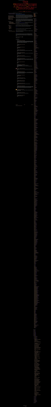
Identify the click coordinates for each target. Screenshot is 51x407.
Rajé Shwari (35, 216)
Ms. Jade (35, 184)
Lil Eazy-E (35, 155)
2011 (34, 332)
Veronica (35, 317)
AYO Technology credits (36, 378)
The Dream (35, 273)
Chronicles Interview (36, 68)
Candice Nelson (35, 57)
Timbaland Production (36, 295)
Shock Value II (35, 241)
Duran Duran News (36, 359)
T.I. (34, 264)
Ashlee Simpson (35, 29)
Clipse (34, 70)
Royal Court (35, 229)
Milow (34, 180)
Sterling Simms (35, 256)
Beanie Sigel (35, 38)
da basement (35, 74)
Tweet (34, 310)
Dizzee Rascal (35, 90)
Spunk (34, 254)
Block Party (35, 46)
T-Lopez (35, 263)
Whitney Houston (35, 321)
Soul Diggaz (35, 251)
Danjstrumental (35, 79)
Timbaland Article (35, 287)
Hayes (34, 112)
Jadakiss (35, 118)
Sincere (34, 245)
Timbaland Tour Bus (36, 299)
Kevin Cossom (35, 146)
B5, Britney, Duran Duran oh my (37, 379)
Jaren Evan (35, 121)
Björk (34, 44)
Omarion (35, 199)
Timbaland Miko (35, 291)
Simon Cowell (35, 243)
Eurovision (35, 98)
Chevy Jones (35, 63)
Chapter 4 (35, 61)
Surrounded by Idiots (36, 260)
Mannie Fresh (35, 170)
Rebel (34, 221)
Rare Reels (35, 376)
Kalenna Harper (35, 136)
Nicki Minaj (35, 193)
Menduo (35, 177)
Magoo (34, 169)
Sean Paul (35, 236)
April (34, 399)
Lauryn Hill (35, 153)
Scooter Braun (35, 234)
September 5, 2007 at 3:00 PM (22, 55)
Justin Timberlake (35, 133)
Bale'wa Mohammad (36, 35)
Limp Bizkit (35, 160)
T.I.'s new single (35, 362)
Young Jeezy (35, 326)
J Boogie (18, 68)
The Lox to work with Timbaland (37, 344)
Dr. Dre (34, 94)
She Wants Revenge (36, 239)
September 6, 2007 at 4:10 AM (22, 71)
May (34, 398)
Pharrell (34, 206)
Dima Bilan (35, 87)
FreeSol (34, 105)
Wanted (17, 89)
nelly (34, 190)
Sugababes (35, 258)
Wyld (34, 323)
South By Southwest (36, 252)
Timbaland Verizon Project (36, 300)
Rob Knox (35, 227)
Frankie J (35, 103)
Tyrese (34, 313)
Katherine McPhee (35, 140)
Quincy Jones (35, 214)
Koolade (35, 151)
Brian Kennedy (35, 51)
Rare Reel (35, 218)
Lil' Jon (34, 158)
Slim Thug (35, 247)
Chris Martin (35, 66)
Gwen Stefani (35, 109)
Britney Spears (35, 53)
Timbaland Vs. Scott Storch (36, 302)
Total (34, 306)
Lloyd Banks (35, 162)
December (35, 336)
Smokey (35, 249)
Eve (34, 99)
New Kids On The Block (36, 192)
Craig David (35, 72)
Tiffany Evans (35, 282)
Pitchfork (35, 208)
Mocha (34, 181)
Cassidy (35, 59)
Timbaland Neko (35, 293)
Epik (34, 96)
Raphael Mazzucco (35, 217)
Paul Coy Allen (35, 203)
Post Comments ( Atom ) (20, 105)
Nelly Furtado (35, 191)
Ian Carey (35, 114)
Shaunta (35, 238)
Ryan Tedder (35, 230)
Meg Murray (35, 175)
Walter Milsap (35, 319)
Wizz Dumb (35, 322)
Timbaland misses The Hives (36, 354)
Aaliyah (34, 24)
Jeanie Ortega (35, 122)
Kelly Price (35, 144)
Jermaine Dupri (35, 125)
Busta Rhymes (35, 55)
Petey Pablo (35, 205)
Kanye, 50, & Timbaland (36, 363)
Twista (34, 311)
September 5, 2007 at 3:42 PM (22, 58)
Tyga (34, 312)
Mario (34, 173)
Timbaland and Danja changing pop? (37, 347)
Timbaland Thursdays (36, 298)
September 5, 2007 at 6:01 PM (22, 68)
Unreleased (35, 315)
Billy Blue (35, 42)
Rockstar (35, 228)
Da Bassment (35, 75)
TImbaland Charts (35, 288)
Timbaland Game (35, 289)
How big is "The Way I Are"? (36, 383)
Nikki (34, 195)
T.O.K (34, 265)
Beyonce (35, 39)
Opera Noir (35, 201)
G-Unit (34, 107)
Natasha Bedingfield (36, 188)
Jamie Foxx (35, 120)
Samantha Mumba (35, 232)
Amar (34, 27)
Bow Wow (35, 48)
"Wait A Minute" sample (36, 366)
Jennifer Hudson (35, 123)
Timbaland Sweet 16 (36, 297)
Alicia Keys (35, 26)
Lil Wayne (35, 157)
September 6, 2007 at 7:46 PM (21, 89)
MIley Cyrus (35, 179)
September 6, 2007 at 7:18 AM (22, 80)
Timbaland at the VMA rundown (37, 382)
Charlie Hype (35, 62)
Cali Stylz (10, 26)
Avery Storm (35, 31)
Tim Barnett (35, 284)
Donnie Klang (35, 92)
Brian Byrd (35, 50)
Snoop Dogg (35, 250)
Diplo (34, 88)
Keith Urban (35, 142)
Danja (18, 37)
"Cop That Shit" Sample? (36, 392)
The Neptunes (35, 277)
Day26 (34, 81)
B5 (17, 37)
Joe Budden (35, 129)
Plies (34, 210)
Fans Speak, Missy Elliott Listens (37, 368)
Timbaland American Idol (36, 286)
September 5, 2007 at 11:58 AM (22, 40)
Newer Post (17, 104)
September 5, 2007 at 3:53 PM (22, 64)
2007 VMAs (35, 20)
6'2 (34, 22)
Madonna (35, 168)
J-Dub (34, 116)
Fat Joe (34, 101)
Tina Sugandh (35, 304)
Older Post (32, 104)
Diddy (34, 85)
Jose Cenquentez (35, 131)
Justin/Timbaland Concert (36, 134)
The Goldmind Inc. (35, 275)
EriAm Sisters (35, 97)
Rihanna (35, 225)
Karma (34, 138)
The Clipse (35, 271)
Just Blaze (35, 132)
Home (24, 104)
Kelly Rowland (35, 145)
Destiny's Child (35, 83)
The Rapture (35, 278)
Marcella (35, 171)
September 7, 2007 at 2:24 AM (22, 92)
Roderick (35, 16)
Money (34, 182)
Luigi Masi (35, 164)
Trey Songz (35, 308)
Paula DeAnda (35, 204)
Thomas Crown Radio (36, 280)
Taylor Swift (35, 267)
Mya (34, 186)
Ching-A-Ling (35, 64)
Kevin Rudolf (10, 27)
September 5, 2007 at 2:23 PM (22, 52)
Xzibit (34, 324)
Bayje (34, 37)
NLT (34, 197)
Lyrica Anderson (35, 166)
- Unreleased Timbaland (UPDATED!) (12, 23)
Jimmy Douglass (35, 127)
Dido (34, 86)
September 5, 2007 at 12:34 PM (22, 44)
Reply (17, 48)
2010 (34, 333)
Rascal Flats (35, 219)
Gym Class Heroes (35, 110)
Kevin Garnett (35, 147)
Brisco (34, 52)
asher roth (35, 28)
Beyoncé (35, 40)
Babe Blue (35, 33)
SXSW (34, 262)
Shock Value (35, 240)
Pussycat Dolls (35, 212)
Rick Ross (35, 223)
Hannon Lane (35, 111)
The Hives (35, 276)
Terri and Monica (35, 269)
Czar (35, 14)
